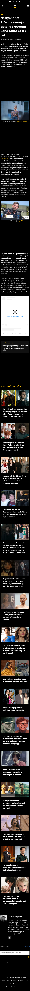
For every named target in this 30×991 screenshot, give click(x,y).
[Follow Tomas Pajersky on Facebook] (9, 937)
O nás (6, 978)
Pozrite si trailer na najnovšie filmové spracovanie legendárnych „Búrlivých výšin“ (14, 900)
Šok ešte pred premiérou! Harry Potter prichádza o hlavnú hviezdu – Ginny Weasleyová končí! (13, 446)
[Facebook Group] (16, 1)
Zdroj (3, 337)
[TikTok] (19, 1)
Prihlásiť (27, 947)
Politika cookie (15, 984)
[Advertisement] (15, 85)
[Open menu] (28, 6)
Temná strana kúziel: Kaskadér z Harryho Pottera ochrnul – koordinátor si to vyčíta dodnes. (15, 513)
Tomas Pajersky (8, 39)
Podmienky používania (18, 978)
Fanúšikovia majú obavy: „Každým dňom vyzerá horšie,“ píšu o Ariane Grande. (13, 616)
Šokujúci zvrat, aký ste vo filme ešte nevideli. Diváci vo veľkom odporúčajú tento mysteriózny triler (15, 347)
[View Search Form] (1, 6)
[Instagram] (13, 1)
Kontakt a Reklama (9, 981)
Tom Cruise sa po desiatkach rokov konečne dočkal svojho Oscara (14, 867)
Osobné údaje (23, 981)
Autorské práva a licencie (15, 987)
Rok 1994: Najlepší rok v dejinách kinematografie (13, 709)
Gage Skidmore (22, 221)
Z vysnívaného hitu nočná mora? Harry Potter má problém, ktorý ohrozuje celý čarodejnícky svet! (14, 582)
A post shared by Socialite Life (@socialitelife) (15, 333)
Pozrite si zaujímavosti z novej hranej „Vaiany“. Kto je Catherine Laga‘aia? (14, 836)
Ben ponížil (4, 159)
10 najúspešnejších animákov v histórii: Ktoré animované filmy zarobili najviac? (14, 804)
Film (2, 14)
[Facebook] (10, 1)
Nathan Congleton (22, 121)
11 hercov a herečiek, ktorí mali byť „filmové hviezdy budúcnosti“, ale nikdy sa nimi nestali (14, 649)
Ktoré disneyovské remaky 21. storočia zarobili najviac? (15, 680)
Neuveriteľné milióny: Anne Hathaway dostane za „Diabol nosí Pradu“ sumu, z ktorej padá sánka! (14, 479)
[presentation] (15, 398)
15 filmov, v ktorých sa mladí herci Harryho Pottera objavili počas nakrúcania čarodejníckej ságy (15, 740)
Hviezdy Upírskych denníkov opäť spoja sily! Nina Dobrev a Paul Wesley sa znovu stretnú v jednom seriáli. (15, 413)
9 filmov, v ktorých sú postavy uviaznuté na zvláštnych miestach (12, 772)
